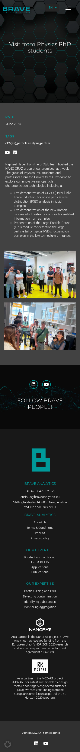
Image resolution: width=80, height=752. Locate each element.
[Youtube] (7, 152)
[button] (68, 7)
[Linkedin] (15, 152)
